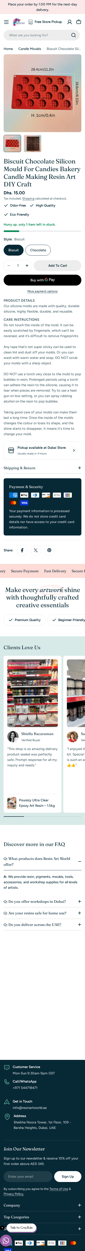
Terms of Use (58, 1189)
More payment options (42, 291)
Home (8, 49)
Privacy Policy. (14, 1194)
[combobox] (42, 35)
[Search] (73, 35)
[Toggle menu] (6, 22)
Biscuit (13, 250)
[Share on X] (35, 550)
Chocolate (38, 250)
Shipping (28, 198)
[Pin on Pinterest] (49, 550)
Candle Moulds (29, 49)
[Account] (69, 22)
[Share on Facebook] (22, 550)
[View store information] (74, 450)
